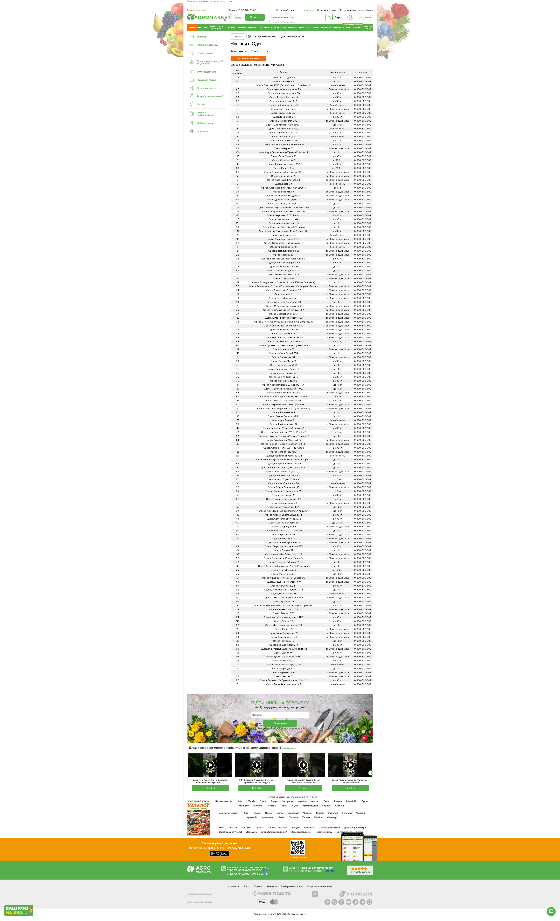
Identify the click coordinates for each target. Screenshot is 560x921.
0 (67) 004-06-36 (254, 873)
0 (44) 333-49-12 (235, 870)
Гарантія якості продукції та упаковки (210, 62)
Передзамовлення (206, 88)
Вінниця (338, 801)
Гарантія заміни (205, 53)
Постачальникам (323, 832)
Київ (240, 801)
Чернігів (326, 805)
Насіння (232, 27)
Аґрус (292, 22)
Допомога (251, 832)
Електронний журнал (292, 886)
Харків (251, 801)
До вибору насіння (248, 58)
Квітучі (302, 27)
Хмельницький (310, 805)
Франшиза (308, 10)
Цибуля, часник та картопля (217, 27)
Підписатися (280, 723)
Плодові (275, 27)
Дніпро (274, 801)
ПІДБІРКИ (192, 27)
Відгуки (296, 827)
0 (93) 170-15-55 (253, 870)
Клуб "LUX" (309, 827)
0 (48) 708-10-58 (235, 873)
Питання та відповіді (207, 44)
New (199, 27)
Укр (337, 17)
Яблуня (286, 22)
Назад (238, 36)
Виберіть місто (238, 51)
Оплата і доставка (326, 10)
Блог (221, 827)
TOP (205, 27)
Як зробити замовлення (319, 886)
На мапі (330, 870)
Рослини (347, 27)
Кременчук (267, 817)
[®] (209, 20)
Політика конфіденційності (206, 113)
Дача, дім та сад (367, 27)
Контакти (201, 36)
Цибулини (264, 27)
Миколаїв (244, 805)
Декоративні (313, 27)
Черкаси (302, 801)
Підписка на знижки (330, 827)
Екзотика (292, 27)
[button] (551, 911)
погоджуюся (266, 728)
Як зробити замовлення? (210, 96)
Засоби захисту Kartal (230, 832)
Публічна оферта (206, 123)
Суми (295, 805)
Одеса (263, 801)
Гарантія (260, 827)
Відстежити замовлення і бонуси (356, 10)
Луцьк (365, 801)
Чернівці (360, 813)
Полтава (271, 805)
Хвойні (324, 27)
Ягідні (283, 27)
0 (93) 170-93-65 (247, 10)
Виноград (252, 27)
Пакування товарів (206, 80)
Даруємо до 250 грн (355, 827)
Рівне (283, 805)
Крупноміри (335, 27)
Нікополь (257, 805)
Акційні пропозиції (198, 10)
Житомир (339, 805)
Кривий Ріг (351, 801)
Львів (326, 801)
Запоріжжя (287, 801)
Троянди (241, 27)
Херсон (314, 801)
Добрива (357, 27)
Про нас (201, 104)
